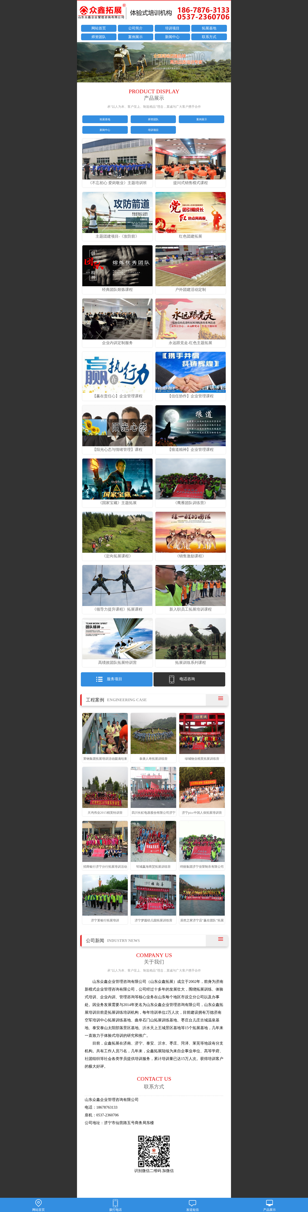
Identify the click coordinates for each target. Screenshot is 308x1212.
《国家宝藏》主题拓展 (117, 503)
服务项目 (114, 679)
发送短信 (192, 1210)
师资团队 (98, 37)
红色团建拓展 (190, 236)
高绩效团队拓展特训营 (117, 662)
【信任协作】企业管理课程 (190, 396)
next (225, 63)
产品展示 (269, 1210)
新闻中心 (172, 37)
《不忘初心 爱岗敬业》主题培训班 (117, 183)
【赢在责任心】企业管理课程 (117, 396)
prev (83, 63)
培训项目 (172, 28)
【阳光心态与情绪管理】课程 (117, 449)
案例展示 (135, 37)
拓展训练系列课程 (190, 662)
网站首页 (98, 28)
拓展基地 (209, 28)
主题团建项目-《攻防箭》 (117, 236)
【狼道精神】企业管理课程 (190, 449)
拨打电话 (115, 1210)
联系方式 (209, 37)
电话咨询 (187, 679)
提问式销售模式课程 (190, 183)
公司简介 (135, 28)
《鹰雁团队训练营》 (190, 503)
